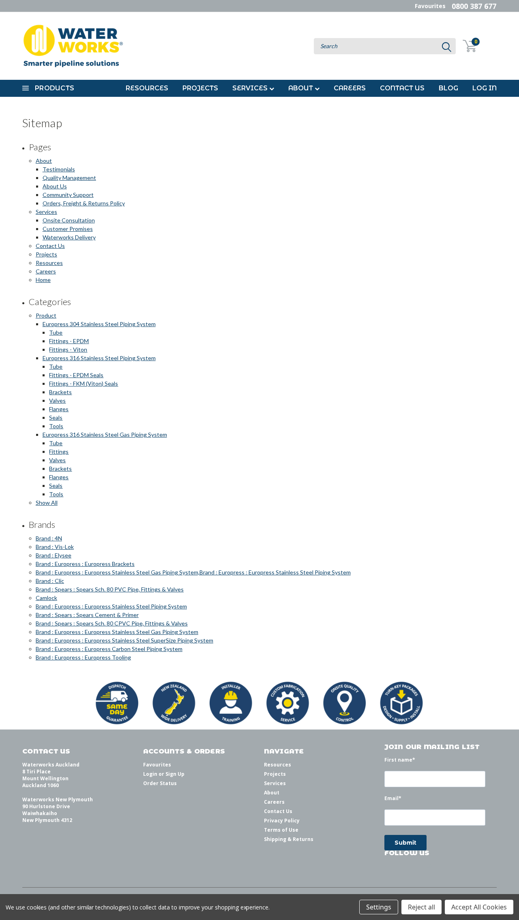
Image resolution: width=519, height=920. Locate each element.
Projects (200, 88)
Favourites (430, 6)
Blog (448, 88)
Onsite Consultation (69, 220)
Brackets (60, 391)
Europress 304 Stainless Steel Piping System (99, 323)
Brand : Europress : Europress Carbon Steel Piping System (109, 648)
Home (43, 279)
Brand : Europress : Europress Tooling (83, 657)
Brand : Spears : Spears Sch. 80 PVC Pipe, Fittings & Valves (110, 589)
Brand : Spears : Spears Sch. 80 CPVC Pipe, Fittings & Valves (112, 623)
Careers (350, 88)
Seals (55, 417)
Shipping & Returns (288, 839)
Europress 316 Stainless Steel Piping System (99, 357)
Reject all (421, 907)
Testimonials (59, 169)
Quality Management (69, 177)
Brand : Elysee (53, 555)
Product (46, 315)
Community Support (68, 194)
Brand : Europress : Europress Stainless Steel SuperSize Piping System (124, 640)
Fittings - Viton (68, 349)
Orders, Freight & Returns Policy (84, 203)
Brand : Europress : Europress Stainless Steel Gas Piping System (117, 631)
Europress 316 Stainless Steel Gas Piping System (105, 434)
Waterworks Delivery (69, 237)
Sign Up (174, 774)
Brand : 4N (49, 538)
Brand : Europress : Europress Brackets (85, 563)
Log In (484, 88)
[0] (465, 46)
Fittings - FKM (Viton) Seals (83, 383)
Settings (378, 907)
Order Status (160, 783)
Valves (57, 400)
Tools (56, 426)
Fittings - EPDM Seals (76, 374)
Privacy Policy (282, 820)
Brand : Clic (50, 580)
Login (150, 774)
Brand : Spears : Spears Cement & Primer (87, 614)
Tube (55, 332)
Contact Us (402, 88)
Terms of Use (281, 829)
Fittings (59, 451)
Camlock (46, 597)
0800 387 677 (474, 6)
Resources (147, 88)
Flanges (59, 409)
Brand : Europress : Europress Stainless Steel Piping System (111, 606)
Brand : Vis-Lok (55, 546)
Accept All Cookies (479, 907)
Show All (47, 502)
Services (250, 88)
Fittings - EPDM (69, 340)
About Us (55, 186)
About (301, 88)
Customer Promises (68, 228)
